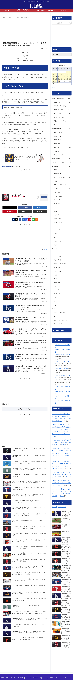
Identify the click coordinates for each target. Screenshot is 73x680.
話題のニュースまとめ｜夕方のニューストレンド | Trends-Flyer (61, 434)
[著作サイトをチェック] (13, 219)
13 (61, 76)
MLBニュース (28, 677)
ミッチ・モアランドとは (24, 58)
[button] (25, 211)
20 (61, 79)
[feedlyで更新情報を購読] (33, 219)
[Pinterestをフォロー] (29, 219)
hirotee (67, 455)
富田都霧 (63, 444)
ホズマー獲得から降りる (26, 60)
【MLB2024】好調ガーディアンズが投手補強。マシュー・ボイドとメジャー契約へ (61, 475)
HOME (2, 677)
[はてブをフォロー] (23, 219)
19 (59, 79)
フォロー (44, 197)
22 (67, 79)
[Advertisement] (25, 29)
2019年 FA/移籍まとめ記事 (62, 354)
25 (56, 81)
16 (70, 76)
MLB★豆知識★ (20, 677)
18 (56, 79)
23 (70, 79)
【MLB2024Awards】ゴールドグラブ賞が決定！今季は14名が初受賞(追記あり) (61, 442)
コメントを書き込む (25, 409)
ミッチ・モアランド (17, 166)
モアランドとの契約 (23, 56)
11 (56, 76)
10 (53, 76)
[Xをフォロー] (16, 219)
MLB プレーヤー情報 (10, 677)
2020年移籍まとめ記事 (61, 368)
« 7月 (53, 87)
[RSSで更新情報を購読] (36, 219)
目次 (23, 52)
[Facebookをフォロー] (20, 219)
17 (53, 79)
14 (64, 76)
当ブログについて (37, 677)
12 (59, 76)
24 (53, 81)
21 (64, 79)
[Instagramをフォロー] (26, 219)
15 (67, 76)
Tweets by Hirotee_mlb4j (59, 507)
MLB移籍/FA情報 (7, 166)
